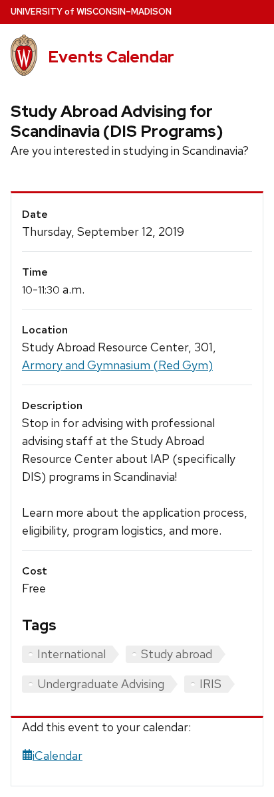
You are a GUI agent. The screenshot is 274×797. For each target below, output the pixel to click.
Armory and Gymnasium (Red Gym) (117, 365)
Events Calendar (111, 56)
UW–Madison (91, 11)
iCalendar (57, 755)
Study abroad (176, 654)
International (71, 654)
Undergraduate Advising (100, 683)
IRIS (210, 683)
